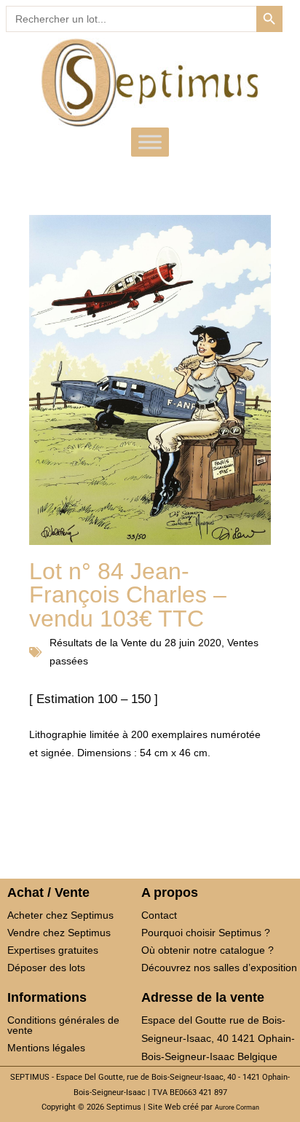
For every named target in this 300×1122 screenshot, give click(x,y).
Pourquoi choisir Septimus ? (205, 932)
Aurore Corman (237, 1107)
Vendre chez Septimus (59, 932)
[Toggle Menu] (150, 142)
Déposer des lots (46, 967)
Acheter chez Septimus (60, 915)
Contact (159, 915)
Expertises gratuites (52, 950)
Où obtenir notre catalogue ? (207, 950)
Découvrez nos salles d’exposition (219, 967)
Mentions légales (46, 1048)
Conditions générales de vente (63, 1025)
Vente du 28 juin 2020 (171, 642)
